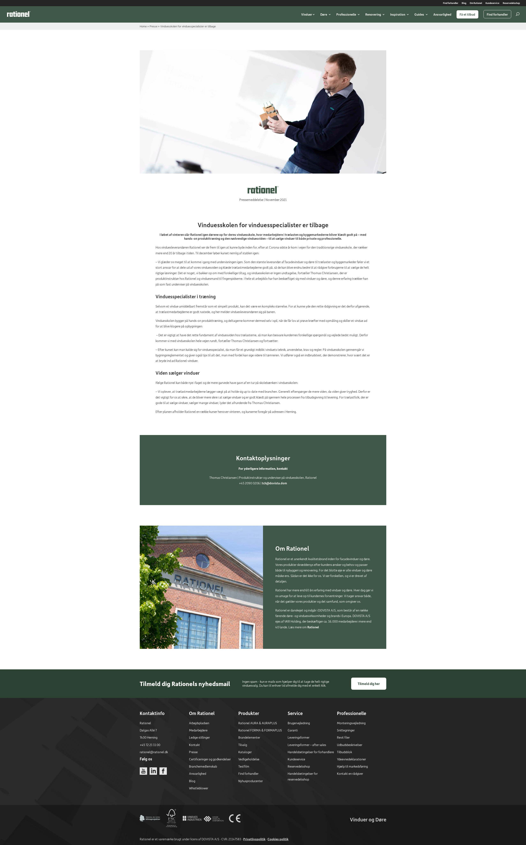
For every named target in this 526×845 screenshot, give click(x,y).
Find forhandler (450, 3)
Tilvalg (242, 745)
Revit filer (343, 737)
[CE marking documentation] (234, 827)
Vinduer (306, 14)
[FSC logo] (171, 827)
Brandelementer (249, 737)
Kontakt (194, 745)
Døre (323, 14)
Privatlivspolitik (254, 839)
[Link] (19, 14)
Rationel (313, 627)
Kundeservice (492, 3)
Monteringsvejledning (351, 723)
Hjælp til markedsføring (352, 766)
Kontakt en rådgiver (350, 773)
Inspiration (397, 14)
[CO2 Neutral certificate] (150, 827)
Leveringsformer (298, 737)
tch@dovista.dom (274, 483)
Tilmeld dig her (369, 684)
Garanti (293, 730)
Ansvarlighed (442, 14)
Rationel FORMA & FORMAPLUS (260, 730)
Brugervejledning (299, 723)
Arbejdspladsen (199, 723)
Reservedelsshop (511, 3)
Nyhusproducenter (250, 781)
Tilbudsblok (344, 752)
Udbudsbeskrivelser (349, 745)
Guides (419, 14)
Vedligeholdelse (248, 759)
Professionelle (346, 14)
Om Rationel (476, 3)
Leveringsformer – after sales (307, 745)
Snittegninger (346, 730)
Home (143, 26)
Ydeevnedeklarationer (351, 759)
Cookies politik (278, 839)
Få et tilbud (467, 14)
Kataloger (245, 752)
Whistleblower (198, 788)
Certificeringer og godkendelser (210, 759)
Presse (153, 26)
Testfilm (243, 766)
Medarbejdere (198, 730)
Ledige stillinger (199, 737)
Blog (464, 3)
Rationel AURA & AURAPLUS (257, 723)
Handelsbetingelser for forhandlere (311, 752)
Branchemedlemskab (203, 766)
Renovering (373, 14)
